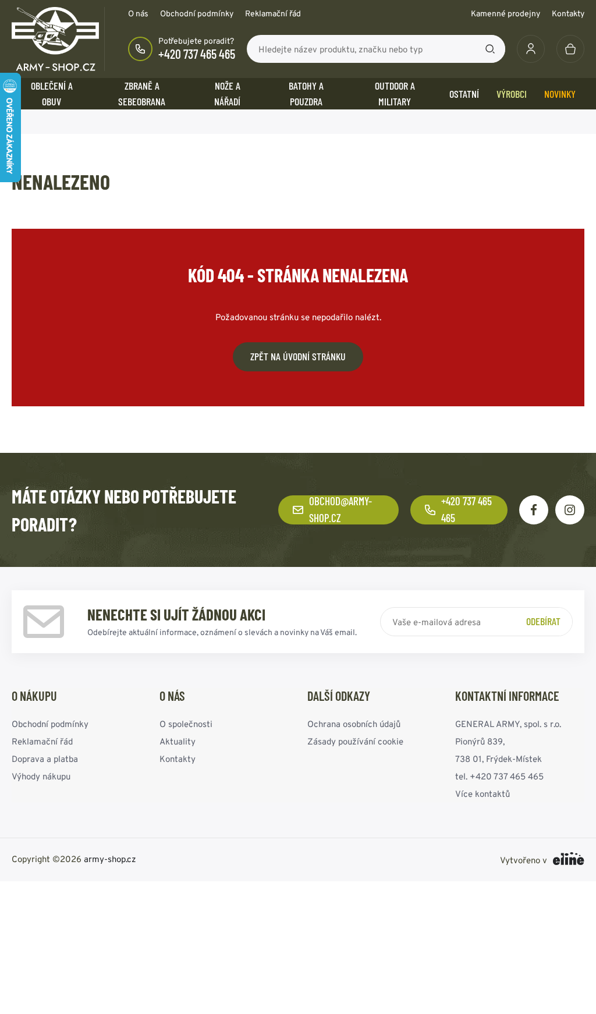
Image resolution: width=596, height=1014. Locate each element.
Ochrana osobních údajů (353, 724)
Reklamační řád (273, 13)
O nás (138, 13)
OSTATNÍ (464, 93)
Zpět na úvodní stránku (298, 356)
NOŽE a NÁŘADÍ (227, 93)
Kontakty (568, 13)
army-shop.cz (110, 859)
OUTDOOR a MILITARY (395, 93)
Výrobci (511, 93)
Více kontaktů (482, 794)
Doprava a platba (45, 759)
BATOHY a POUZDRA (306, 93)
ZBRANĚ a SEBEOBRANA (141, 93)
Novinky (560, 93)
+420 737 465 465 (196, 53)
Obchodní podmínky (196, 13)
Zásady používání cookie (355, 741)
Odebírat (543, 621)
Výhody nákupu (41, 776)
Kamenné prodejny (505, 13)
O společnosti (185, 724)
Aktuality (177, 741)
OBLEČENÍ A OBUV (52, 93)
